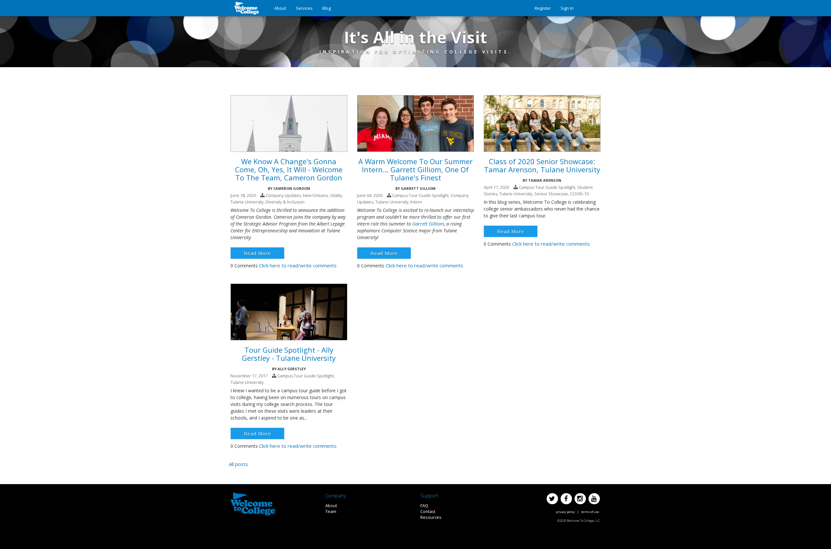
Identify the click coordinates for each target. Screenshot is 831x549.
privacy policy (565, 512)
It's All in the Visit (415, 37)
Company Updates (283, 195)
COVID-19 (579, 194)
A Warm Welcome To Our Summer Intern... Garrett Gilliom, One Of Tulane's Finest (415, 169)
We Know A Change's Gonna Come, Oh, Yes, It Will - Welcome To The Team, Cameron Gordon (288, 169)
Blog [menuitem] (326, 8)
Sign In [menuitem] (567, 8)
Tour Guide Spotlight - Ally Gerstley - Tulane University (289, 354)
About (331, 505)
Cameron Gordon (291, 188)
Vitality (336, 195)
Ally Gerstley (292, 368)
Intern (416, 202)
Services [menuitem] (304, 8)
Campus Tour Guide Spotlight (420, 195)
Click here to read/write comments (298, 265)
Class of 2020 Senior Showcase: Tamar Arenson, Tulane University (542, 165)
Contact (427, 511)
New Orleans (315, 195)
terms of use (590, 512)
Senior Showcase (551, 194)
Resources (430, 517)
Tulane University (247, 202)
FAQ (424, 505)
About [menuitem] (280, 8)
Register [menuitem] (543, 8)
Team (330, 511)
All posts (238, 464)
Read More (257, 253)
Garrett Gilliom (418, 188)
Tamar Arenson (544, 180)
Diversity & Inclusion (285, 202)
